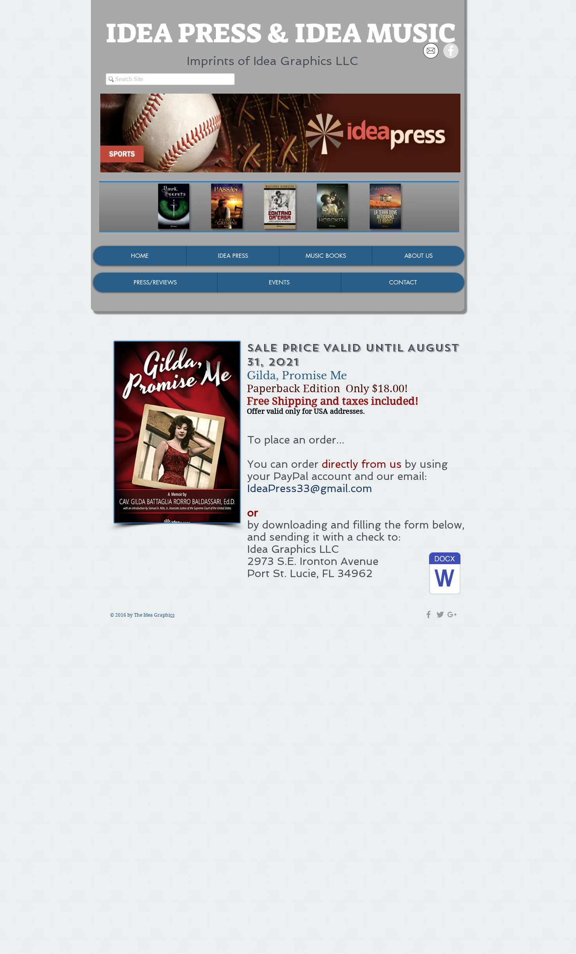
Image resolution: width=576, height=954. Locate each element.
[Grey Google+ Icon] (452, 614)
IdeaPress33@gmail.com (309, 488)
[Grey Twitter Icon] (440, 614)
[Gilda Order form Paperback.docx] (444, 574)
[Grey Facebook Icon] (428, 614)
